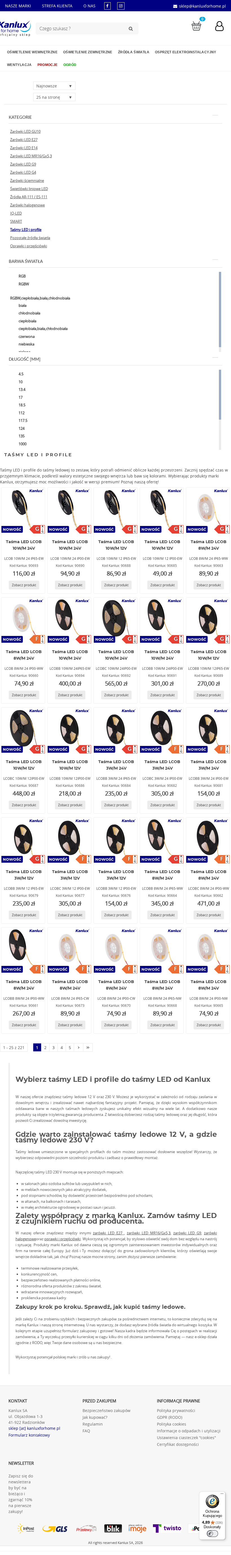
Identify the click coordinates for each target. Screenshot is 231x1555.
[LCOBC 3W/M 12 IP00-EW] (69, 840)
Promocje (47, 65)
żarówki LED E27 (108, 1232)
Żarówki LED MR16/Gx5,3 (31, 155)
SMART (16, 221)
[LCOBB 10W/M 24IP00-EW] (161, 620)
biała (22, 305)
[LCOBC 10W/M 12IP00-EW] (23, 730)
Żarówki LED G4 (23, 172)
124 (21, 428)
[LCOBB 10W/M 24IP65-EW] (69, 620)
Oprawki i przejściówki (28, 245)
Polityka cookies (171, 1424)
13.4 (21, 389)
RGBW (23, 284)
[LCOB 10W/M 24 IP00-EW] (69, 510)
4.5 (20, 373)
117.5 (22, 420)
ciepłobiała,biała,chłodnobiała (43, 328)
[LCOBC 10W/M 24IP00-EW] (115, 620)
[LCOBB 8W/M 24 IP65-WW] (161, 840)
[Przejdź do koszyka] (196, 25)
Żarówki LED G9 (23, 164)
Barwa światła (26, 261)
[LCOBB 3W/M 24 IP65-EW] (115, 730)
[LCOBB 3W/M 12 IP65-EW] (23, 840)
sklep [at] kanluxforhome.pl (34, 1428)
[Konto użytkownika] (222, 26)
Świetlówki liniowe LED (29, 188)
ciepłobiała (27, 320)
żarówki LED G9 (187, 1232)
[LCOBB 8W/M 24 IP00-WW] (23, 950)
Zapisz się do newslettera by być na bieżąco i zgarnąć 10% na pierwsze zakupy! (20, 1493)
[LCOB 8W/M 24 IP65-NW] (161, 950)
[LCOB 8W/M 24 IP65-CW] (69, 950)
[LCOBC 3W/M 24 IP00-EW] (161, 730)
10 (20, 381)
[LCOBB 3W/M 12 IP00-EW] (115, 840)
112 (21, 412)
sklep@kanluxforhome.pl (202, 6)
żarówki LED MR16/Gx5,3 (148, 1232)
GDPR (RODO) (169, 1417)
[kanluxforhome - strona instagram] (121, 5)
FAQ (86, 1430)
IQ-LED (16, 213)
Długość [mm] (25, 359)
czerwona (26, 336)
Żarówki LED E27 (23, 139)
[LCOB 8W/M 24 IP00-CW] (115, 950)
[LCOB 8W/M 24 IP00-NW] (208, 950)
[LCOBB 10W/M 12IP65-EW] (208, 620)
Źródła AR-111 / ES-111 (28, 196)
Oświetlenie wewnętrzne (32, 52)
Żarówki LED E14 (23, 147)
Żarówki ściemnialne (27, 180)
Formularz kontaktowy (29, 1435)
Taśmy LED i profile (25, 229)
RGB (22, 276)
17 (20, 397)
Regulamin (93, 1424)
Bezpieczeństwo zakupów (106, 1410)
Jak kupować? (95, 1417)
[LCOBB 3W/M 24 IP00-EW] (208, 730)
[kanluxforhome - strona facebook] (107, 5)
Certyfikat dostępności (178, 1444)
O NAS (89, 5)
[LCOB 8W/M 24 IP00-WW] (23, 620)
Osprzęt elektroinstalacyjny (185, 52)
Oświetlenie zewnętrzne (87, 52)
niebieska (26, 344)
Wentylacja (19, 65)
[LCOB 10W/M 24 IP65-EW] (23, 510)
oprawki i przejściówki (62, 1238)
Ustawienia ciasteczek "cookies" (186, 1437)
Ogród (70, 65)
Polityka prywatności (176, 1410)
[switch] (212, 1533)
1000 (22, 443)
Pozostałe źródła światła (30, 237)
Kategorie (20, 117)
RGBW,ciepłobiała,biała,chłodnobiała (40, 298)
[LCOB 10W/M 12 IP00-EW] (161, 510)
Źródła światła (133, 52)
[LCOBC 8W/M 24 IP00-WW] (208, 840)
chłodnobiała (29, 313)
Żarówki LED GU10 (25, 131)
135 (21, 436)
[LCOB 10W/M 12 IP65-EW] (115, 510)
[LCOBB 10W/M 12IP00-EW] (69, 730)
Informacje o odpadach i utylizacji (189, 1430)
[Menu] (222, 1495)
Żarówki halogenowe (27, 205)
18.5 (21, 405)
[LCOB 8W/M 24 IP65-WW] (208, 510)
